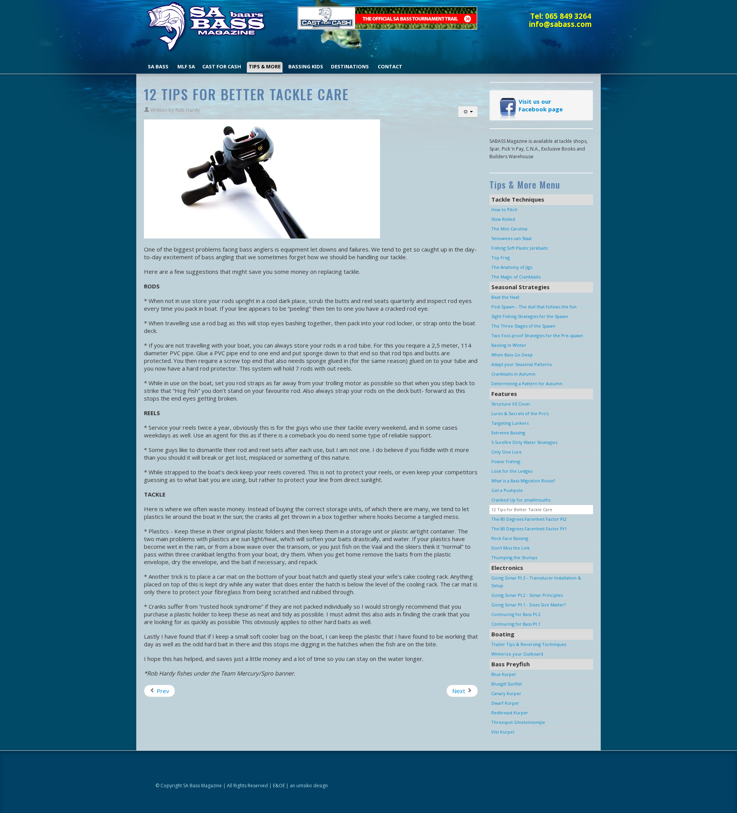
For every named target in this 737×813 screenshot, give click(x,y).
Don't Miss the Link (510, 548)
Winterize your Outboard (517, 654)
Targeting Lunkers (510, 423)
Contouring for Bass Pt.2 (515, 614)
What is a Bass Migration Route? (523, 480)
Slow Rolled (503, 219)
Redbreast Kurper (509, 712)
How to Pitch (504, 209)
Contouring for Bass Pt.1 (515, 624)
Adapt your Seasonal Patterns (521, 364)
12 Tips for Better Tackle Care (521, 509)
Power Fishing (505, 461)
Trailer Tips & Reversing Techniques (528, 644)
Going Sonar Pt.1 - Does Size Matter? (528, 605)
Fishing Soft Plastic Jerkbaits (519, 248)
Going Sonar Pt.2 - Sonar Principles (527, 595)
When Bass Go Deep (512, 355)
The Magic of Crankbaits (515, 277)
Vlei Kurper (503, 732)
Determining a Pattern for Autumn (526, 383)
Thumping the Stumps (514, 557)
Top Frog (500, 257)
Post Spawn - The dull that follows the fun (534, 307)
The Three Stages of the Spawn (523, 326)
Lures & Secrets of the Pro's (520, 413)
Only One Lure (506, 452)
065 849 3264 (568, 16)
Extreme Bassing (508, 432)
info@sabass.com (560, 24)
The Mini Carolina (509, 229)
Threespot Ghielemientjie (518, 722)
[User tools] (468, 112)
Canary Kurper (506, 693)
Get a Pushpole (507, 490)
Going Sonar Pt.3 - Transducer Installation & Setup (536, 581)
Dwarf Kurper (505, 703)
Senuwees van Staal (511, 238)
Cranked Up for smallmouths (520, 500)
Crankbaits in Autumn (513, 374)
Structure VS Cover (510, 404)
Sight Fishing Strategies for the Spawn (529, 316)
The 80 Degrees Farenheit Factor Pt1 (529, 529)
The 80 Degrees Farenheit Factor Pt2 (529, 519)
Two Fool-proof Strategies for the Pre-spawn (537, 335)
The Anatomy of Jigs (511, 267)
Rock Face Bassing (509, 538)
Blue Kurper (503, 674)
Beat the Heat (505, 297)
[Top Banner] (387, 17)
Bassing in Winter (508, 345)
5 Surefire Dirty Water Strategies (524, 442)
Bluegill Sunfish (506, 684)
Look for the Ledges (511, 471)
